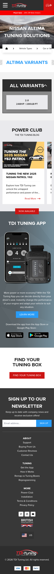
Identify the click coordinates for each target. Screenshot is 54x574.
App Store (40, 324)
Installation (27, 496)
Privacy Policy (27, 505)
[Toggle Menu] (5, 5)
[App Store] (15, 335)
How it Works (27, 471)
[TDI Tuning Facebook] (21, 514)
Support (27, 442)
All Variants (27, 85)
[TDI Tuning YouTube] (33, 514)
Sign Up (44, 423)
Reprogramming (27, 480)
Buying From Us (27, 446)
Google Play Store (26, 328)
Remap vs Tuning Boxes (27, 476)
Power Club (27, 492)
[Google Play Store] (38, 335)
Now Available (27, 211)
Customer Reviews (27, 451)
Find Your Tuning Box (27, 375)
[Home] (19, 5)
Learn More (29, 315)
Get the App (27, 467)
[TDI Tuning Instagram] (27, 514)
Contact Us (27, 455)
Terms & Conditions (27, 501)
